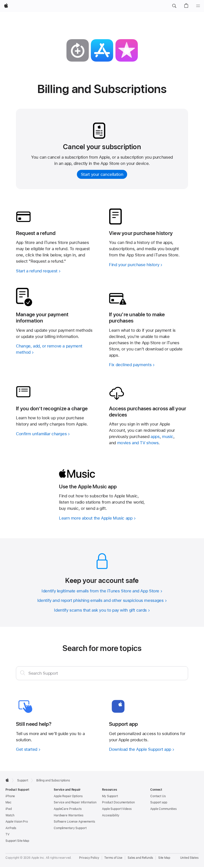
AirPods (10, 828)
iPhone (10, 796)
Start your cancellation (102, 174)
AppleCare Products (68, 809)
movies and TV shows (138, 442)
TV (7, 834)
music (167, 436)
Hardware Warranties (68, 815)
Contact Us (158, 796)
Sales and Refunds (140, 858)
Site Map (164, 858)
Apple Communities (163, 809)
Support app (158, 802)
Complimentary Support (70, 828)
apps (155, 436)
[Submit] (22, 672)
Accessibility (110, 815)
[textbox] (102, 673)
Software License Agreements (74, 821)
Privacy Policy (89, 858)
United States (189, 858)
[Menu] (198, 6)
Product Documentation (118, 802)
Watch (9, 815)
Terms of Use (113, 858)
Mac (8, 802)
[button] (174, 6)
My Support (110, 796)
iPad (8, 809)
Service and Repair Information (75, 802)
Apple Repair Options (68, 796)
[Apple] (7, 780)
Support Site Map (17, 841)
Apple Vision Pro (16, 821)
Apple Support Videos (117, 809)
